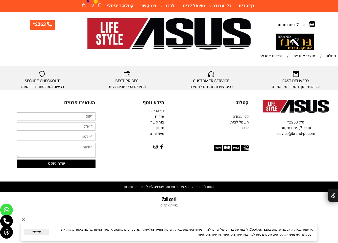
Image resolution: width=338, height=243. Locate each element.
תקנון (160, 128)
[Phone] (6, 221)
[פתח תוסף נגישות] (333, 195)
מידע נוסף (153, 102)
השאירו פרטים (79, 102)
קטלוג (242, 102)
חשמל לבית (194, 6)
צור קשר (148, 6)
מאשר (36, 232)
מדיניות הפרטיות (209, 234)
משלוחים (157, 134)
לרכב (169, 6)
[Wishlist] (91, 6)
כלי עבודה (222, 6)
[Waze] (6, 232)
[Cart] (83, 6)
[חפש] (99, 6)
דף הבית (246, 6)
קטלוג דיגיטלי (120, 6)
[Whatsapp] (6, 210)
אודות (159, 117)
